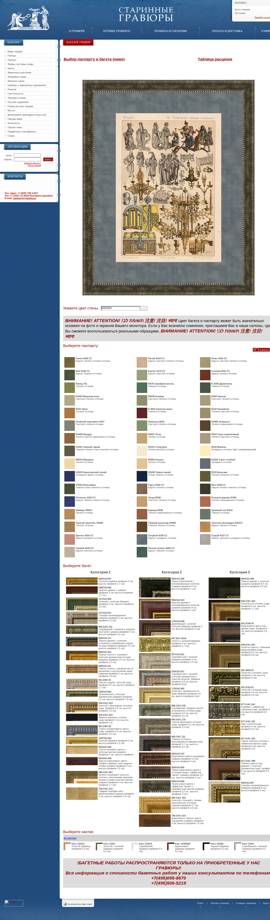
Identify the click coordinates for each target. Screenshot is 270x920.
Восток (11, 110)
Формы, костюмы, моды (20, 64)
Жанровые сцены (17, 76)
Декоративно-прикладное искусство (27, 114)
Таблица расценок (215, 59)
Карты (11, 68)
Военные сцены (16, 81)
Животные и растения (19, 72)
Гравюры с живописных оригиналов (27, 85)
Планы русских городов (20, 106)
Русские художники (18, 102)
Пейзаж (12, 55)
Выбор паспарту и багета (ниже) (94, 59)
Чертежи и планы (17, 98)
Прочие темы (15, 127)
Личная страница (220, 903)
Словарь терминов (246, 903)
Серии (11, 136)
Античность (14, 123)
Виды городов (15, 51)
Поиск (200, 903)
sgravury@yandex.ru (24, 198)
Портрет (12, 60)
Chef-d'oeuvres (15, 93)
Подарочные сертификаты (22, 131)
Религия (12, 89)
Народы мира (15, 119)
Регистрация (34, 165)
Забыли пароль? (32, 163)
